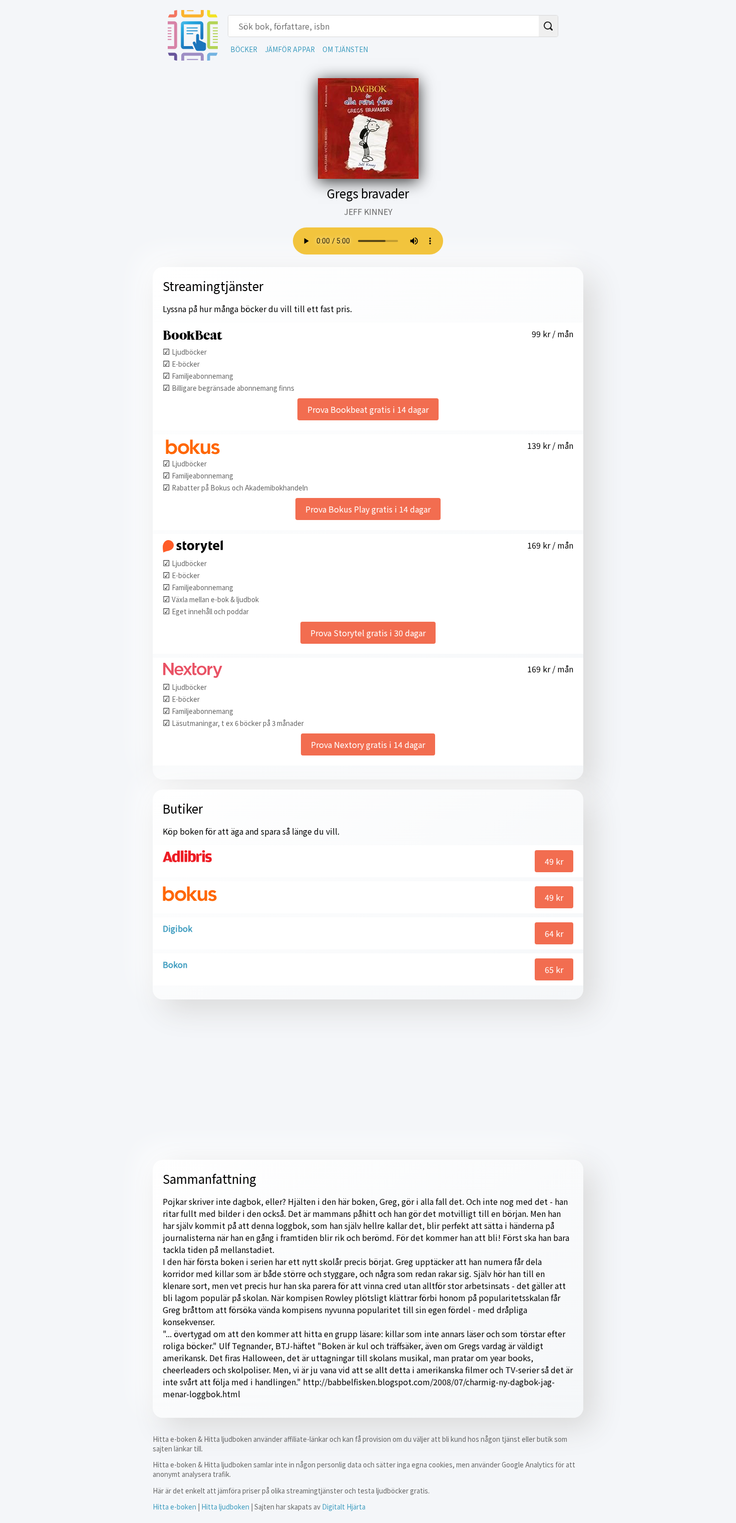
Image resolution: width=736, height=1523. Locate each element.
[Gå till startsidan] (193, 57)
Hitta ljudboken (225, 1506)
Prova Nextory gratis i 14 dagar (368, 744)
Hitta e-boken (174, 1506)
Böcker (243, 49)
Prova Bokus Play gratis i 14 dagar (368, 509)
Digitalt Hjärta (343, 1506)
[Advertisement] (368, 1079)
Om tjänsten (345, 49)
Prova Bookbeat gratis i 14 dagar (368, 409)
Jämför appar (290, 49)
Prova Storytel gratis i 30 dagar (368, 633)
